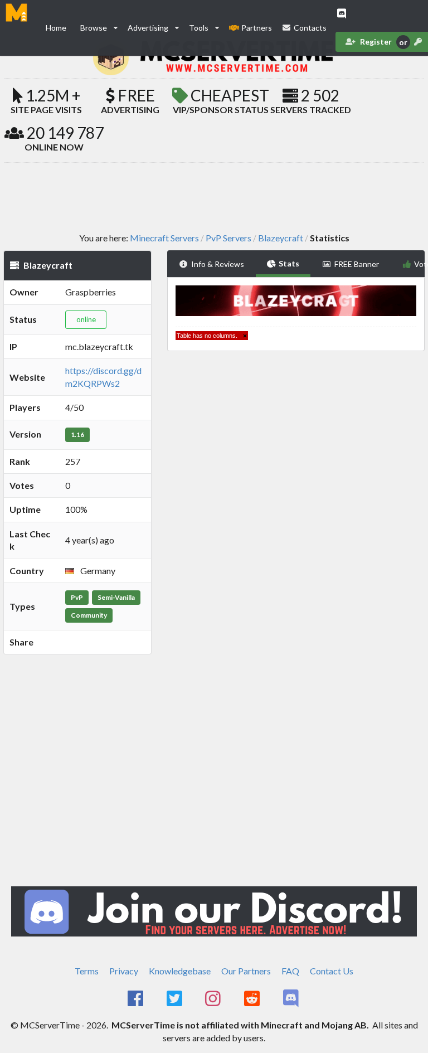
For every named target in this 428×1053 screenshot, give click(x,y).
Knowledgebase (180, 970)
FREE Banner (356, 264)
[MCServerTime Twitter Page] (175, 998)
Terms (87, 970)
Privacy (123, 970)
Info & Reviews (217, 264)
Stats (289, 263)
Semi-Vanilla (116, 597)
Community (89, 615)
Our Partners (246, 970)
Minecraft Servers (164, 238)
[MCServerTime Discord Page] (291, 998)
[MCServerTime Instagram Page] (214, 998)
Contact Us (331, 970)
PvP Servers (228, 238)
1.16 (77, 434)
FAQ (290, 970)
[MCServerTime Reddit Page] (252, 998)
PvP (77, 597)
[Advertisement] (214, 197)
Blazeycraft (280, 238)
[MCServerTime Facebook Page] (136, 998)
